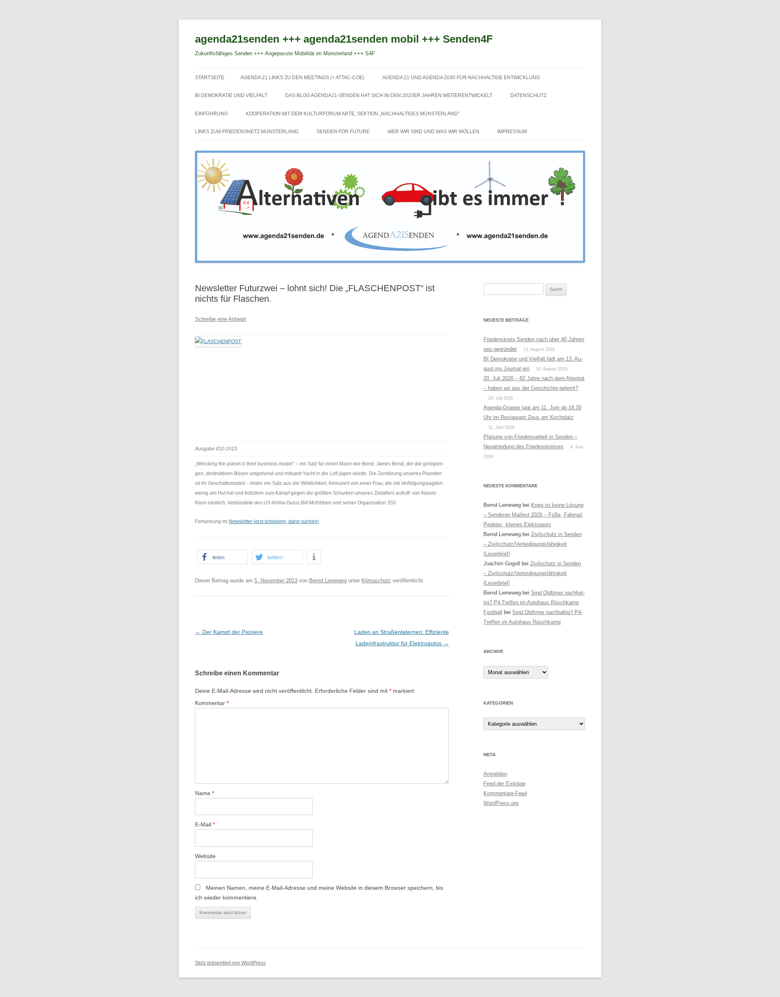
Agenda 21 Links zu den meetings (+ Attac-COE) (302, 77)
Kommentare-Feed (505, 793)
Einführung (211, 114)
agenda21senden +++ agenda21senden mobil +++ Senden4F (344, 39)
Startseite (209, 77)
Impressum (512, 131)
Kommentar (212, 703)
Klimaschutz (376, 580)
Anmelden (495, 774)
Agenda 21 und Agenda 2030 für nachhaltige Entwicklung (461, 77)
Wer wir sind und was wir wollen (433, 131)
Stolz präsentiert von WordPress (230, 963)
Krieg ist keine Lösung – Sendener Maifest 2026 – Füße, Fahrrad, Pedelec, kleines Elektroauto (533, 515)
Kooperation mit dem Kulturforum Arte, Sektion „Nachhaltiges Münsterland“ (352, 114)
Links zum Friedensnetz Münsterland (247, 131)
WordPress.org (500, 803)
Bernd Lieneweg (328, 580)
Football (492, 612)
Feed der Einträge (504, 784)
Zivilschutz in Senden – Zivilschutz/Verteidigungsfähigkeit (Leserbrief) (532, 544)
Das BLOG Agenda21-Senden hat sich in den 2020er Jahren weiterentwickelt (388, 95)
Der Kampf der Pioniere (229, 632)
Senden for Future (343, 131)
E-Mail (205, 824)
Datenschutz (528, 95)
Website (205, 856)
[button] (222, 557)
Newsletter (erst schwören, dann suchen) (274, 521)
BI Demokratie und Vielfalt (231, 95)
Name (204, 793)
